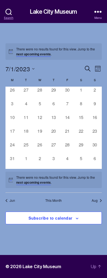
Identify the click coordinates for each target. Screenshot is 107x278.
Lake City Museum (53, 12)
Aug (95, 200)
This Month (53, 200)
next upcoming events (33, 54)
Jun (12, 200)
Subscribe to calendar (50, 218)
